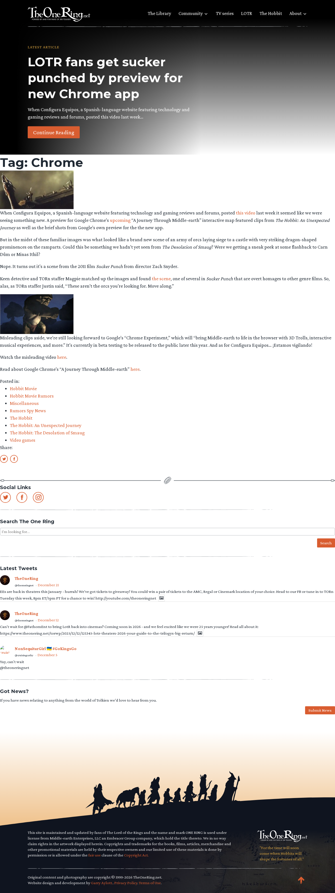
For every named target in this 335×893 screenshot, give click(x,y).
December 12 (48, 620)
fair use (94, 855)
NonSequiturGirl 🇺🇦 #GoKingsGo (46, 648)
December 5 (47, 655)
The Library (159, 13)
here (61, 357)
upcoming (120, 220)
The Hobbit (270, 13)
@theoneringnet (24, 585)
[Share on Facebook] (14, 458)
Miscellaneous (24, 403)
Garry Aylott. (102, 882)
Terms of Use (150, 882)
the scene (161, 278)
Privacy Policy (125, 882)
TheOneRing (26, 578)
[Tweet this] (4, 458)
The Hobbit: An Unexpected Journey (45, 425)
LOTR (246, 13)
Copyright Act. (136, 855)
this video (245, 212)
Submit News (320, 710)
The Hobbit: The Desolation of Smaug (47, 432)
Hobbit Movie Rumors (32, 396)
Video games (22, 440)
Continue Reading (53, 132)
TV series (225, 13)
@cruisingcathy (24, 655)
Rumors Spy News (28, 410)
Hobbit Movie (23, 388)
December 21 (48, 585)
